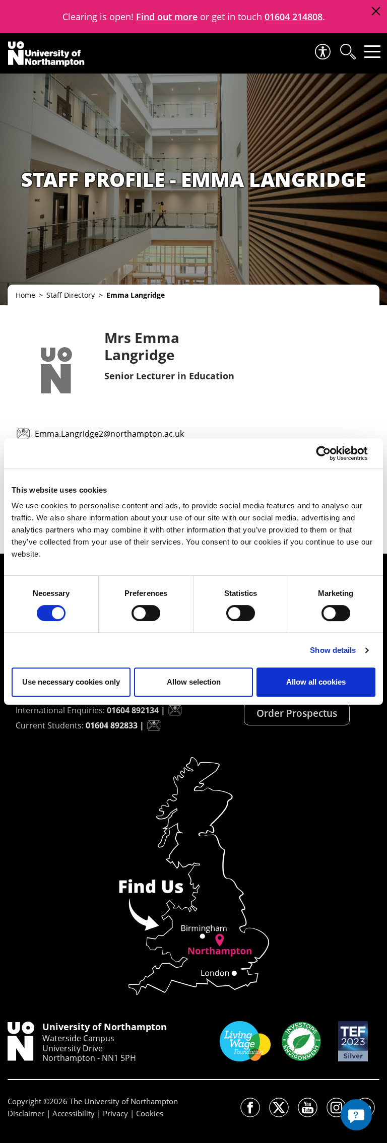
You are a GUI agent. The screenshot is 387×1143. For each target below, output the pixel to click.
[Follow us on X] (279, 1107)
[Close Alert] (375, 11)
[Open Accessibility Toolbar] (322, 51)
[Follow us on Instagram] (336, 1107)
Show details (333, 650)
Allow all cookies (316, 682)
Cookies (149, 1113)
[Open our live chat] (356, 1114)
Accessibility (73, 1113)
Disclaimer (26, 1113)
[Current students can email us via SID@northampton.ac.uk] (153, 725)
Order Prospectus (296, 713)
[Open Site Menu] (372, 51)
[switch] (146, 613)
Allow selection (194, 682)
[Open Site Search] (347, 51)
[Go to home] (46, 53)
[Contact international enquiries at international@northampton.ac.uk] (174, 710)
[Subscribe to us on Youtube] (307, 1107)
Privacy (115, 1113)
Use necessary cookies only (71, 682)
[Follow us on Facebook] (250, 1107)
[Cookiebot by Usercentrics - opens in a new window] (331, 453)
